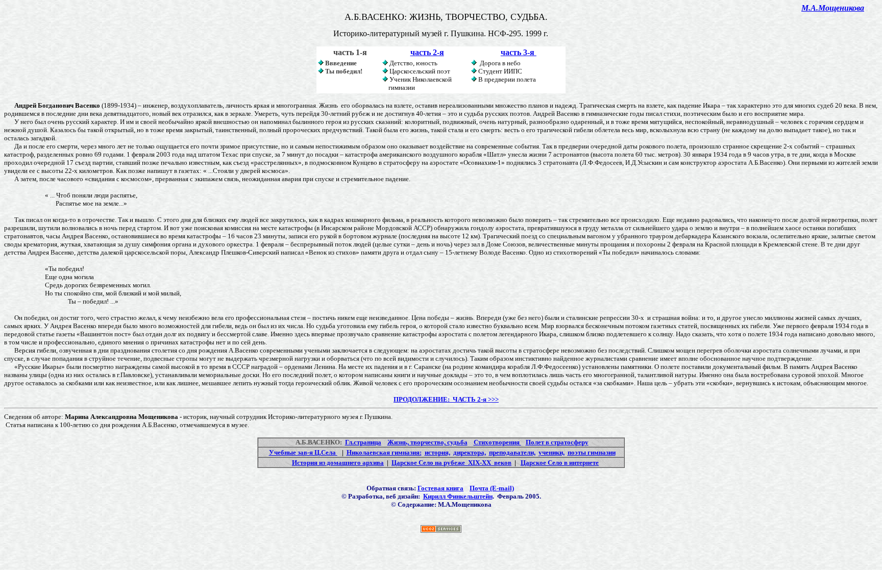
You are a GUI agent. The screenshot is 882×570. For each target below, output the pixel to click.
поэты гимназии (592, 452)
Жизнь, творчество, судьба (427, 442)
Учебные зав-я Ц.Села (303, 452)
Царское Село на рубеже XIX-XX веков (451, 462)
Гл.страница (363, 442)
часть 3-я (518, 52)
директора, (469, 452)
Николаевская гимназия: (384, 452)
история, (437, 452)
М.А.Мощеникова (832, 8)
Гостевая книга (440, 488)
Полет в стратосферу (557, 442)
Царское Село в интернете (560, 462)
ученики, (551, 452)
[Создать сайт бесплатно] (441, 530)
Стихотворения (497, 442)
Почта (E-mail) (492, 488)
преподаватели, (512, 452)
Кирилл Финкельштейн (458, 496)
